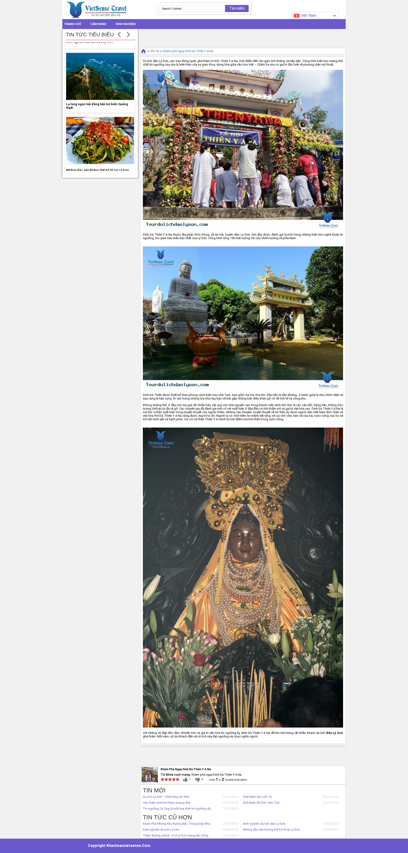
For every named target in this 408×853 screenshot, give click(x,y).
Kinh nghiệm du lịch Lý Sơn (161, 829)
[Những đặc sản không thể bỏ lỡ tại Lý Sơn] (100, 131)
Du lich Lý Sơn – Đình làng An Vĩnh (166, 797)
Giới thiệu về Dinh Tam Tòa (261, 802)
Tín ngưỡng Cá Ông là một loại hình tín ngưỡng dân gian (178, 808)
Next (128, 34)
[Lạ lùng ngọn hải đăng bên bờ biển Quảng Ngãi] (100, 67)
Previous (119, 34)
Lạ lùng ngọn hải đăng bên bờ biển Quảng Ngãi (97, 96)
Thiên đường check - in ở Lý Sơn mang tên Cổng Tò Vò (178, 835)
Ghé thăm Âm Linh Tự (257, 797)
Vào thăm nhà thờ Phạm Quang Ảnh (167, 802)
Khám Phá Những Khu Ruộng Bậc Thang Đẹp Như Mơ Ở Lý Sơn (178, 823)
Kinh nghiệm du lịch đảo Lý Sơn (264, 823)
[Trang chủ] (143, 51)
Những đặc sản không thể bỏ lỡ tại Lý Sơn (271, 829)
